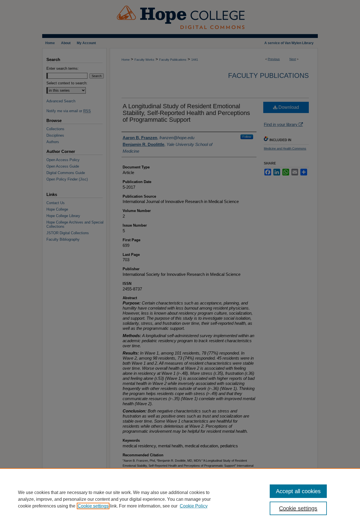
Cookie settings (93, 506)
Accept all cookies (298, 491)
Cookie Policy (194, 506)
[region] (180, 499)
